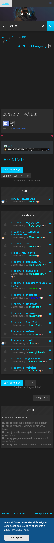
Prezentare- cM (20, 243)
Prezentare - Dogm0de (24, 304)
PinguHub (34, 297)
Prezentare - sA (20, 349)
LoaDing (33, 288)
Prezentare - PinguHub (24, 294)
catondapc (35, 306)
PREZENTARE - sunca (23, 252)
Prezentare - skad (21, 340)
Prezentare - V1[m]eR (23, 367)
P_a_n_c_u (35, 225)
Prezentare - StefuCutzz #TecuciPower (25, 233)
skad (31, 343)
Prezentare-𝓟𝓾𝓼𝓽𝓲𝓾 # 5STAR (26, 358)
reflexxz (33, 334)
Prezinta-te (13, 159)
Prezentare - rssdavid (23, 313)
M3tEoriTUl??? (37, 273)
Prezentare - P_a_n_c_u (25, 222)
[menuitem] (13, 26)
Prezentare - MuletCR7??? (26, 261)
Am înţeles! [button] (17, 537)
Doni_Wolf (35, 325)
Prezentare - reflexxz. (23, 331)
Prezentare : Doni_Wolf (24, 322)
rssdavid (34, 316)
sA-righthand (36, 352)
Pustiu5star (35, 361)
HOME (5, 3)
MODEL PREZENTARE (23, 198)
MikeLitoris (35, 237)
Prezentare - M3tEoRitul (24, 271)
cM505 (32, 246)
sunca (32, 255)
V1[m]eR (33, 370)
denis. (32, 201)
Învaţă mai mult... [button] (21, 530)
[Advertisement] (27, 80)
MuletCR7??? (36, 264)
